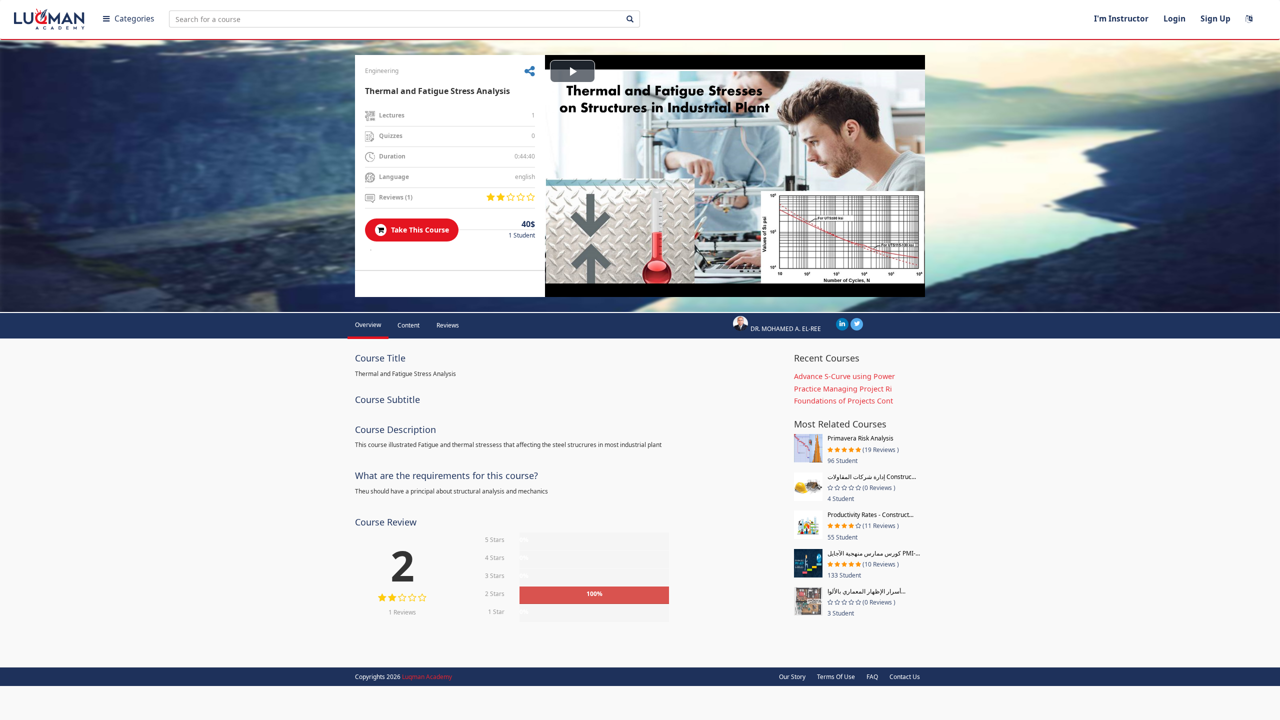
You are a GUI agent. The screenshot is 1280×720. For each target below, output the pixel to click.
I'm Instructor (1121, 18)
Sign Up (1215, 18)
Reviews (447, 325)
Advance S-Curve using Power (844, 376)
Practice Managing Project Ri (843, 389)
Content (409, 325)
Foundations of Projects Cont (843, 401)
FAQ (872, 676)
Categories (134, 18)
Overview (368, 324)
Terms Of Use (836, 676)
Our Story (792, 676)
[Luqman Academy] (50, 17)
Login (1175, 18)
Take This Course (419, 229)
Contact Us (905, 676)
